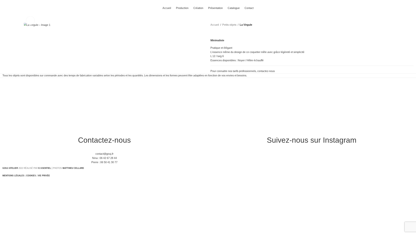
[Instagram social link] (413, 8)
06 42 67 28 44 (108, 158)
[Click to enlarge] (30, 20)
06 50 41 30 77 (108, 162)
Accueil (214, 24)
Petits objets (229, 24)
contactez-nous (266, 71)
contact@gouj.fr (104, 153)
